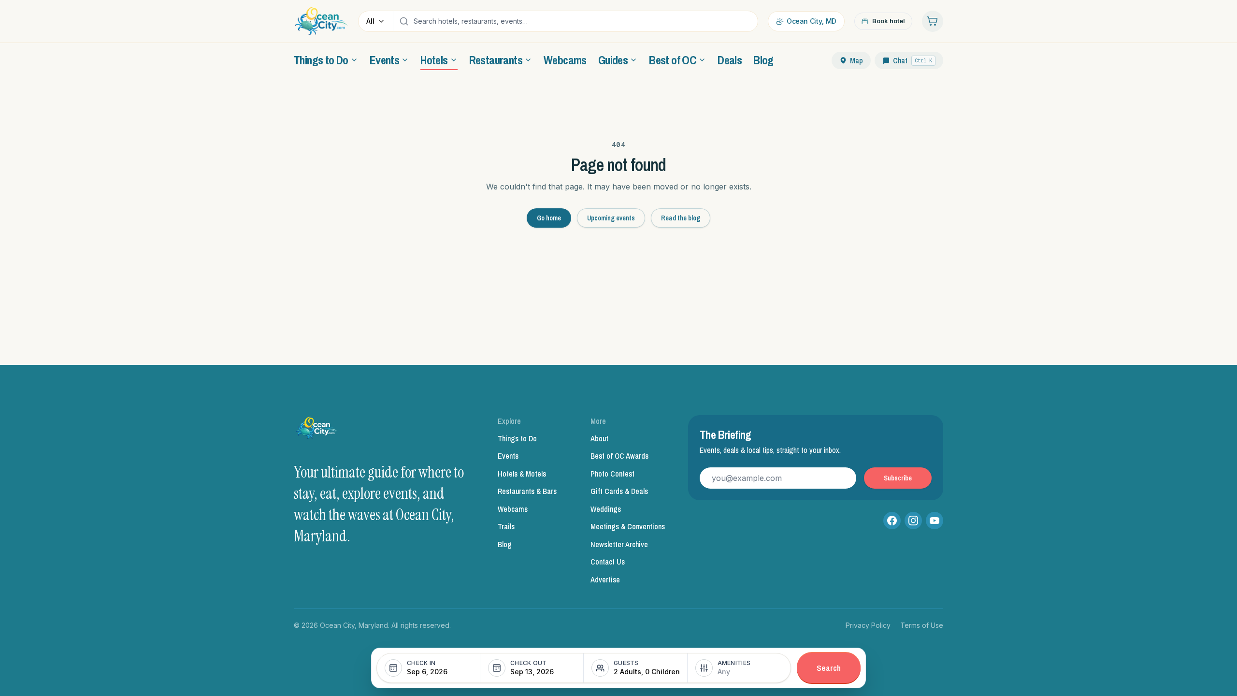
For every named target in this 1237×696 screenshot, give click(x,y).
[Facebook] (892, 520)
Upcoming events (611, 218)
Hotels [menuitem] (433, 60)
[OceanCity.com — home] (317, 430)
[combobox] (583, 21)
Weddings (605, 509)
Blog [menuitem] (763, 60)
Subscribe (898, 478)
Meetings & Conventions (627, 526)
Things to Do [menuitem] (321, 60)
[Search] (404, 21)
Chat (912, 60)
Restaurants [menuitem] (495, 60)
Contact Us (607, 561)
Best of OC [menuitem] (672, 60)
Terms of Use (921, 625)
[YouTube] (934, 520)
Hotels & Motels (522, 473)
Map (856, 60)
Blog (505, 544)
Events (508, 455)
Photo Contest (612, 473)
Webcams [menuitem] (565, 60)
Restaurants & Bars (527, 491)
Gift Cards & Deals (619, 491)
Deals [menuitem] (730, 60)
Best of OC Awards (619, 455)
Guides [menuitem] (613, 60)
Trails (506, 526)
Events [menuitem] (384, 60)
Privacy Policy (868, 625)
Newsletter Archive (619, 544)
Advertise (605, 579)
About (599, 438)
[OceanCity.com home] (321, 21)
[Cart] (932, 21)
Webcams (513, 509)
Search (829, 667)
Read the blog (680, 218)
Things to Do (517, 438)
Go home (549, 218)
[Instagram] (913, 520)
